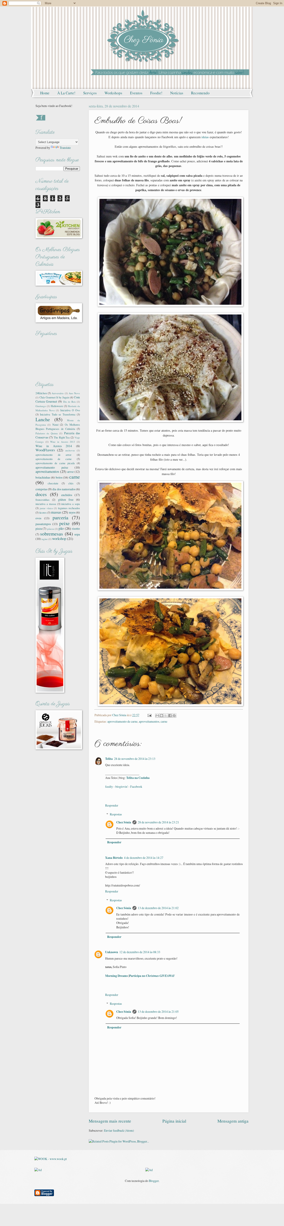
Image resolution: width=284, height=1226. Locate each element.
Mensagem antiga (232, 1121)
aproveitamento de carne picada (55, 463)
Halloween (57, 406)
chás (70, 483)
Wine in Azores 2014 (54, 446)
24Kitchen (41, 393)
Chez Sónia (123, 822)
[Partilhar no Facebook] (170, 715)
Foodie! (156, 92)
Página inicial (174, 1121)
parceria (60, 517)
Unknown (111, 952)
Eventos (136, 92)
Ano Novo (74, 393)
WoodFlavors (45, 450)
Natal (55, 424)
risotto (76, 528)
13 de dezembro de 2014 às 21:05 (158, 1011)
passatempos (43, 524)
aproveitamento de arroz (53, 454)
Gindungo (41, 406)
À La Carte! (66, 92)
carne (164, 721)
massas (56, 512)
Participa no (152, 976)
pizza (39, 528)
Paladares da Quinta (47, 433)
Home (44, 92)
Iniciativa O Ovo (70, 410)
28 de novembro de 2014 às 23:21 (158, 822)
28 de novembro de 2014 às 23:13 (134, 759)
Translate (65, 147)
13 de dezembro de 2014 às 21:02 (158, 908)
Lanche (43, 419)
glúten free (65, 499)
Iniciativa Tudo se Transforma (57, 414)
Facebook (136, 786)
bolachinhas (43, 477)
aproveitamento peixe (52, 467)
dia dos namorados (63, 489)
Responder (111, 805)
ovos (38, 518)
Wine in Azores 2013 (62, 441)
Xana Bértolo (114, 857)
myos (72, 512)
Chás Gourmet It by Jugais (54, 397)
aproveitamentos (149, 721)
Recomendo (200, 92)
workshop (59, 538)
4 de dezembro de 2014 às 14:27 (143, 857)
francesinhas (42, 499)
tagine (44, 539)
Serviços (90, 92)
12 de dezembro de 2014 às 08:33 (139, 952)
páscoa (50, 528)
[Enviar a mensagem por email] (157, 715)
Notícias (176, 92)
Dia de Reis (69, 401)
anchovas (70, 450)
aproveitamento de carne (122, 721)
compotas (41, 489)
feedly (109, 786)
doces (41, 494)
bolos (59, 477)
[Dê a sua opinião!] (161, 715)
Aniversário (58, 393)
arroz (70, 471)
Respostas (116, 814)
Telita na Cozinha (138, 778)
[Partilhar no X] (166, 715)
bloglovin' (121, 786)
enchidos (66, 495)
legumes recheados (69, 508)
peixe (64, 523)
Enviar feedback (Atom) (119, 1130)
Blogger (154, 1181)
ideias (205, 137)
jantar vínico (46, 508)
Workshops (113, 92)
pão (61, 528)
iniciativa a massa (46, 504)
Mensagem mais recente (110, 1121)
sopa (77, 534)
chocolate (53, 483)
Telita (109, 759)
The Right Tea (62, 437)
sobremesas (51, 533)
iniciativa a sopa (70, 504)
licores (43, 512)
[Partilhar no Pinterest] (174, 715)
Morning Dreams (116, 976)
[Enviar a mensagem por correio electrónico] (149, 715)
